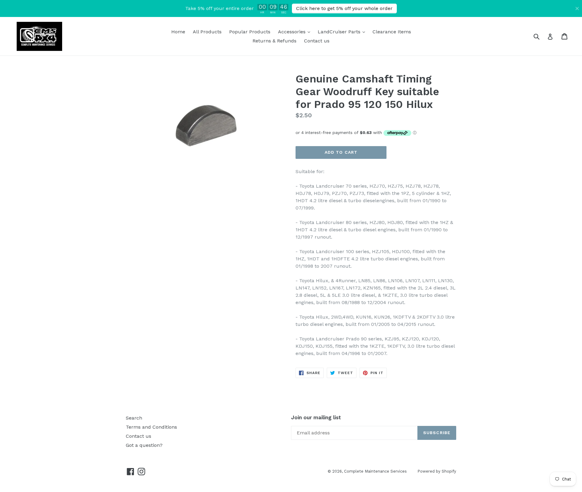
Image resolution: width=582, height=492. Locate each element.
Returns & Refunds (274, 41)
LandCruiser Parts (343, 31)
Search (134, 418)
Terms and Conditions (151, 427)
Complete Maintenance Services (375, 471)
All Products (207, 32)
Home (178, 32)
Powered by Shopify (436, 471)
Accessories (295, 31)
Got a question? (144, 445)
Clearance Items (392, 32)
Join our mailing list (316, 417)
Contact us (316, 41)
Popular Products (249, 32)
